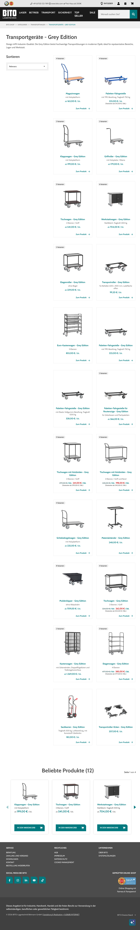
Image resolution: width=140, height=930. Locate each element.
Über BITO (103, 852)
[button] (132, 3)
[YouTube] (33, 880)
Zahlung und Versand (17, 856)
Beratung (11, 852)
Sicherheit (65, 12)
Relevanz (13, 66)
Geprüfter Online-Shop (124, 873)
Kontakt (10, 862)
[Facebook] (9, 880)
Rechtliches (60, 848)
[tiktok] (42, 880)
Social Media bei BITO (16, 873)
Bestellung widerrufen (18, 865)
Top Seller (79, 14)
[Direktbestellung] (125, 3)
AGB (56, 852)
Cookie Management (64, 862)
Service (10, 848)
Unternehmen (106, 848)
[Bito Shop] (9, 14)
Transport (48, 12)
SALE (92, 12)
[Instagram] (17, 880)
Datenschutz (60, 859)
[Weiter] (135, 807)
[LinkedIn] (25, 880)
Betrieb (34, 12)
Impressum (59, 856)
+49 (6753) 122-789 (40, 3)
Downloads (12, 859)
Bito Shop (10, 25)
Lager (22, 12)
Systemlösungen (107, 856)
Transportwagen (38, 25)
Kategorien (22, 25)
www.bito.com (57, 3)
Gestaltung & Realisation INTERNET (61, 914)
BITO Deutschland (125, 915)
